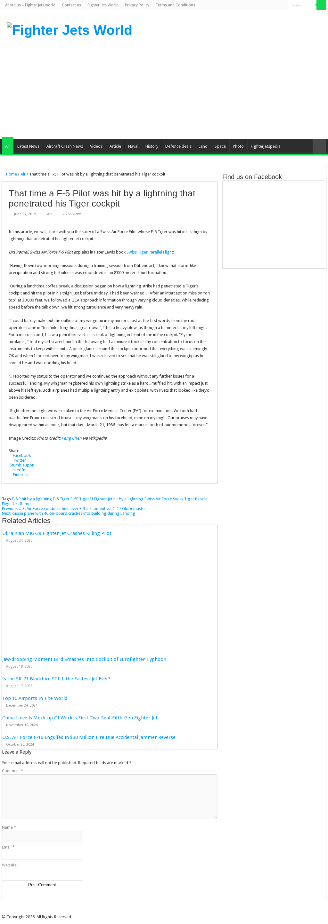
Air (7, 146)
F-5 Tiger (61, 499)
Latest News (28, 146)
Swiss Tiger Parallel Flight (150, 252)
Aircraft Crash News (64, 146)
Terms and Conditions (175, 5)
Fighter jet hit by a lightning (119, 499)
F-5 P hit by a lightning (32, 499)
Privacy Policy (137, 5)
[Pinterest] (270, 5)
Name (9, 827)
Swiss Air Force (158, 499)
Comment (12, 770)
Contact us (71, 5)
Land (203, 146)
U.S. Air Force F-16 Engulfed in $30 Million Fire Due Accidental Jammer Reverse (89, 737)
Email (8, 847)
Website (9, 865)
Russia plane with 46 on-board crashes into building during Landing (68, 513)
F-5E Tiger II (81, 499)
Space (220, 146)
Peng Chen (72, 438)
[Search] (321, 5)
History (151, 146)
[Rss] (252, 5)
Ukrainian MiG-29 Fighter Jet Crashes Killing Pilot (56, 533)
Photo (238, 146)
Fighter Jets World (103, 5)
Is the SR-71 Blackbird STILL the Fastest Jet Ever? (56, 679)
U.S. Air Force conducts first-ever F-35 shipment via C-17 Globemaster (74, 508)
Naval (133, 146)
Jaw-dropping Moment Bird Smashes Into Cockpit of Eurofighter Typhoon (84, 659)
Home (11, 174)
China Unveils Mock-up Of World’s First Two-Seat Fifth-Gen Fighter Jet (80, 718)
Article (115, 146)
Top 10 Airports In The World (34, 698)
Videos (96, 146)
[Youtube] (277, 5)
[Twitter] (264, 5)
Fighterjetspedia (266, 146)
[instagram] (283, 5)
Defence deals (178, 146)
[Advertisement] (204, 87)
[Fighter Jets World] (69, 29)
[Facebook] (258, 5)
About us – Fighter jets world (30, 5)
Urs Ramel (22, 503)
